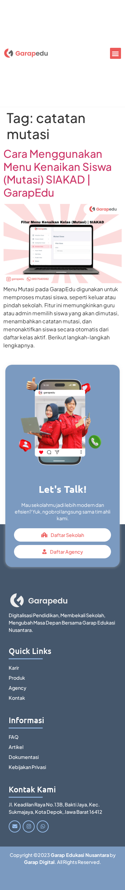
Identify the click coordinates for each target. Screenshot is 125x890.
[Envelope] (15, 826)
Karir (14, 668)
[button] (115, 53)
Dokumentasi (24, 757)
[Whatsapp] (43, 826)
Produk (17, 678)
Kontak (17, 698)
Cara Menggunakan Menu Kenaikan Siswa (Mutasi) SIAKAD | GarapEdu (57, 173)
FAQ (14, 737)
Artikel (16, 747)
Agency (17, 688)
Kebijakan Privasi (27, 767)
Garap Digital (39, 862)
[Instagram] (29, 826)
